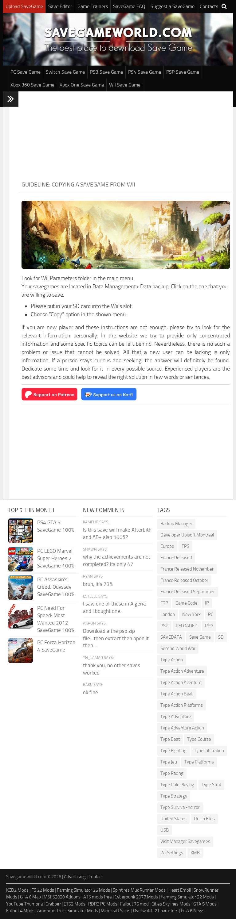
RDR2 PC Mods (102, 904)
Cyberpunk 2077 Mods (136, 897)
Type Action (171, 660)
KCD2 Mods (17, 890)
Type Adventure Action (182, 728)
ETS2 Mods (74, 904)
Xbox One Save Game (82, 85)
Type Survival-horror (180, 807)
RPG (209, 626)
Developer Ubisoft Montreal (187, 535)
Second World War (177, 648)
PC (210, 614)
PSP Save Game (182, 72)
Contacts (209, 6)
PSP (164, 626)
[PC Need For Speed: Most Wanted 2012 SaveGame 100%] (20, 616)
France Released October (184, 580)
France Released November (187, 569)
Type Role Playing (177, 784)
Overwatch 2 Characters (155, 910)
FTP (164, 603)
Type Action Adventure (182, 671)
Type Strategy (173, 796)
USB (164, 830)
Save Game (200, 637)
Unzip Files (204, 818)
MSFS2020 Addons (62, 897)
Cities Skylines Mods (171, 904)
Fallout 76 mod (134, 904)
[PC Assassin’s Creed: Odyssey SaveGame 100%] (20, 587)
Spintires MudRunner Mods (139, 890)
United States (173, 818)
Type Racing (171, 773)
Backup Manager (176, 523)
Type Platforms (199, 762)
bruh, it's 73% (98, 584)
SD (221, 637)
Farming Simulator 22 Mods (187, 897)
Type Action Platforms (181, 705)
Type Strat (211, 784)
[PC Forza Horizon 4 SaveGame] (20, 650)
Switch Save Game (65, 72)
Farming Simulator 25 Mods (83, 890)
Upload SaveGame (24, 6)
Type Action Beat (176, 694)
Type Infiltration (209, 750)
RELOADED (187, 626)
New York (191, 614)
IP (207, 603)
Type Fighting (173, 750)
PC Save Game (25, 72)
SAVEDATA (171, 637)
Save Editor (60, 6)
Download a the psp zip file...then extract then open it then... (116, 638)
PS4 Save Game (144, 72)
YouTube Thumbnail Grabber (33, 904)
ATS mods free (97, 897)
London (167, 614)
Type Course (199, 739)
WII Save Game (124, 85)
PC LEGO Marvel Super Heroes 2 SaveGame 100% (55, 558)
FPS (185, 546)
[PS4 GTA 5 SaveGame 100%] (20, 530)
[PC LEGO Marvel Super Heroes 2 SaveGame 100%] (20, 559)
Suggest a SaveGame (173, 6)
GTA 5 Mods (205, 904)
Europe (167, 546)
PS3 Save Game (106, 72)
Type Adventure (175, 716)
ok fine (90, 692)
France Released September (187, 591)
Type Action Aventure (181, 682)
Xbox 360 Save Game (32, 85)
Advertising (75, 876)
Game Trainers (92, 6)
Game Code (186, 603)
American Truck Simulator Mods (67, 910)
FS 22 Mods (42, 890)
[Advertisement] (125, 134)
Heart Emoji (179, 890)
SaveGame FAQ (129, 6)
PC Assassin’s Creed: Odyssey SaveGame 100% (55, 586)
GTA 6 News (192, 910)
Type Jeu (168, 762)
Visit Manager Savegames (185, 841)
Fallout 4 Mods (20, 910)
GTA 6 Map (30, 897)
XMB (195, 853)
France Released (176, 557)
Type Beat (170, 739)
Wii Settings (171, 853)
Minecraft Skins (115, 910)
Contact (95, 876)
